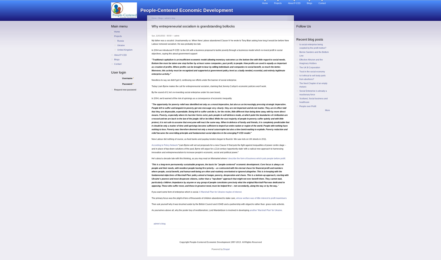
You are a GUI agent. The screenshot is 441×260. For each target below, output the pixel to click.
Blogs (309, 3)
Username (128, 78)
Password (128, 84)
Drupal (226, 249)
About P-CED (294, 3)
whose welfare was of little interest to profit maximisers (261, 198)
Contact (322, 3)
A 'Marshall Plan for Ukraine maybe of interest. (220, 192)
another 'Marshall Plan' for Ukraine (266, 210)
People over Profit (307, 106)
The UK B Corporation (309, 67)
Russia (120, 41)
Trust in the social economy (312, 71)
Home (265, 3)
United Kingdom (124, 50)
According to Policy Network (165, 145)
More (327, 110)
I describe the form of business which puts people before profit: (256, 158)
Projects (278, 3)
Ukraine (121, 45)
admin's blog (170, 18)
